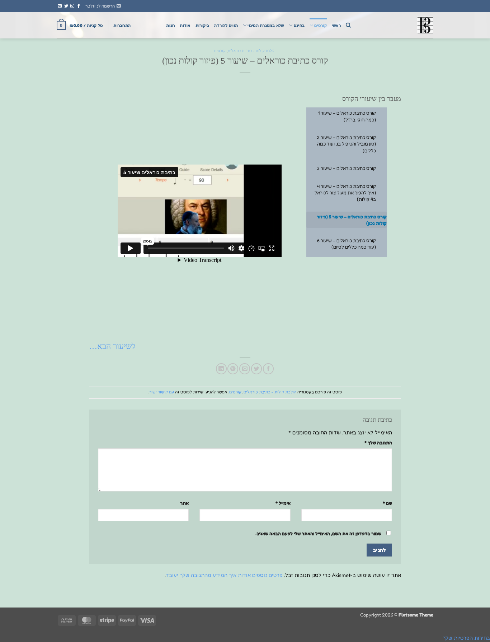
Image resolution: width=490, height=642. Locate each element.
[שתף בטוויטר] (256, 368)
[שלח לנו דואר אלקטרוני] (60, 6)
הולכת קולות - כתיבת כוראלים (252, 51)
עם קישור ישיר (161, 391)
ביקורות (202, 25)
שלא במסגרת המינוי (266, 25)
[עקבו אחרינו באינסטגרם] (72, 6)
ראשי (336, 25)
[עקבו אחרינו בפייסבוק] (79, 6)
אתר (184, 503)
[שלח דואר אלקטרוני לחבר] (244, 368)
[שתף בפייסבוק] (268, 368)
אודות (185, 25)
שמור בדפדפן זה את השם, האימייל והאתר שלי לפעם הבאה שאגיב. (318, 533)
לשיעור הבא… (112, 346)
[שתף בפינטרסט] (232, 368)
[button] (103, 6)
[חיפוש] (348, 25)
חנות (170, 25)
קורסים (320, 25)
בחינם (299, 25)
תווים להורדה (226, 25)
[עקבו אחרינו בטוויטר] (66, 6)
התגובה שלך (378, 442)
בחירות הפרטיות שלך (466, 638)
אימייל (282, 503)
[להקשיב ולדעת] (397, 25)
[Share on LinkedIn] (221, 368)
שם (387, 503)
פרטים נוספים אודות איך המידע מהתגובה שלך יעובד (224, 575)
